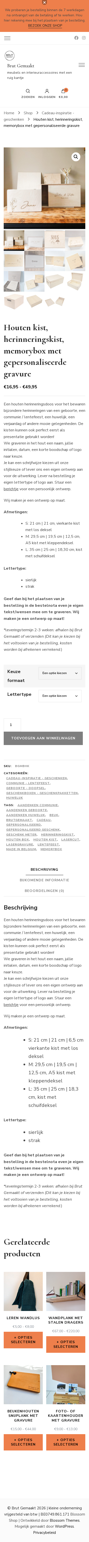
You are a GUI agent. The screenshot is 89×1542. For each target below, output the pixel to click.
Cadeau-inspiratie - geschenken (36, 778)
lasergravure (19, 844)
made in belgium (21, 849)
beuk (53, 815)
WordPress (64, 1526)
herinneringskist (57, 835)
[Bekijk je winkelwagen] (63, 92)
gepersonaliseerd (23, 825)
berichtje (11, 489)
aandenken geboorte (26, 810)
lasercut (70, 839)
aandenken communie (38, 805)
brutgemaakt (19, 820)
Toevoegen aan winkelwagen (43, 738)
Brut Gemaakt (20, 66)
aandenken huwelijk (25, 815)
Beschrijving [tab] (44, 869)
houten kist (45, 839)
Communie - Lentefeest (28, 783)
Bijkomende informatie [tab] (44, 880)
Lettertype (19, 694)
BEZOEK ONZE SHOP (45, 25)
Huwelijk (14, 798)
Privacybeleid (44, 1532)
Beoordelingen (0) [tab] (44, 890)
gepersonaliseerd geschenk (33, 830)
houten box (17, 839)
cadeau (44, 820)
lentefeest (48, 844)
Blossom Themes (65, 1520)
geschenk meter (21, 835)
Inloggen (47, 96)
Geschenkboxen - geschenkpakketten (42, 793)
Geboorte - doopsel (25, 788)
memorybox (51, 849)
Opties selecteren (23, 1339)
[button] (75, 156)
